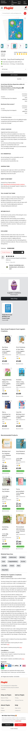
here (8, 644)
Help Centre (25, 2)
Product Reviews (7, 252)
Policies (3, 710)
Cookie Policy (18, 721)
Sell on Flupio (19, 2)
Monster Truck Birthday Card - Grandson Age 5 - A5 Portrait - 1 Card (17, 267)
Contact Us (17, 710)
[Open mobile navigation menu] (2, 8)
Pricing (16, 698)
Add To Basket (14, 75)
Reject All (7, 725)
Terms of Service (19, 700)
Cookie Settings (14, 728)
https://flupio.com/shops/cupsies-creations (14, 184)
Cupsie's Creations (22, 52)
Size (2, 66)
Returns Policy (4, 698)
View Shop (14, 298)
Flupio (2, 708)
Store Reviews (18, 252)
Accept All (20, 725)
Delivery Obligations (6, 700)
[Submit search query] (25, 13)
